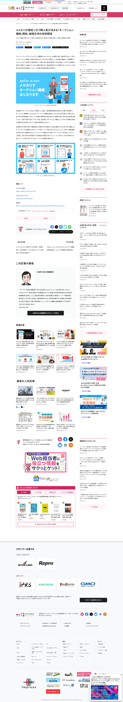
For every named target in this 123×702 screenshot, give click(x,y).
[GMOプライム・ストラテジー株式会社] (88, 584)
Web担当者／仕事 (103, 19)
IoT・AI (78, 1)
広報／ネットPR (21, 659)
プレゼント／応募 (103, 650)
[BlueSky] (60, 445)
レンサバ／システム (51, 656)
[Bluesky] (95, 614)
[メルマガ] (60, 439)
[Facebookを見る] (86, 614)
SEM (33, 663)
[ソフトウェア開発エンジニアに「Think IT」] (69, 675)
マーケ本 (23, 492)
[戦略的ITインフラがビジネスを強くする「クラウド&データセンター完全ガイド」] (53, 675)
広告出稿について (93, 8)
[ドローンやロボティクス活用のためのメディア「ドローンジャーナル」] (84, 686)
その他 (48, 663)
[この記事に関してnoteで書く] (65, 227)
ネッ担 (35, 444)
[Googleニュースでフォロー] (100, 614)
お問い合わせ (67, 623)
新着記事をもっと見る (94, 95)
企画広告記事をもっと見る (94, 333)
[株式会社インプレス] (29, 684)
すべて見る (95, 507)
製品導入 (60, 2)
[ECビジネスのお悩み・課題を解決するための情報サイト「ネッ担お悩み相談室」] (53, 692)
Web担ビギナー (43, 8)
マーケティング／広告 (28, 19)
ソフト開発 (73, 1)
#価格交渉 (52, 211)
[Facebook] (65, 439)
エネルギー (70, 3)
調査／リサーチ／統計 (89, 19)
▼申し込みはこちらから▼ (98, 684)
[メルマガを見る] (82, 614)
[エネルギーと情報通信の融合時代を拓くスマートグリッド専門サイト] (84, 681)
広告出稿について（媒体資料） (50, 623)
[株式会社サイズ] (67, 584)
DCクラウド (84, 1)
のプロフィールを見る (46, 313)
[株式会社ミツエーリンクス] (25, 563)
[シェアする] (52, 227)
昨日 (84, 110)
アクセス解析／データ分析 (53, 19)
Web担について (81, 8)
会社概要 (66, 626)
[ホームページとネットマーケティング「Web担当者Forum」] (84, 675)
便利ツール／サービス (68, 653)
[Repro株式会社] (46, 563)
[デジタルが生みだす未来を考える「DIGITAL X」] (69, 686)
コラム (64, 650)
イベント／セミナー (85, 653)
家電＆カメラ (52, 492)
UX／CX (34, 656)
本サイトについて (25, 623)
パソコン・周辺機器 (67, 492)
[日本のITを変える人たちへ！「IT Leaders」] (69, 681)
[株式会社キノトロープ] (46, 584)
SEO (18, 19)
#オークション (36, 211)
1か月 (102, 110)
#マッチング (44, 211)
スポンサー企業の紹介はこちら (93, 600)
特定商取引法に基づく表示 (49, 626)
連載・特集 (65, 8)
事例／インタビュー (85, 644)
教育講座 (80, 3)
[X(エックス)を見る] (91, 614)
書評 (81, 647)
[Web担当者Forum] (25, 615)
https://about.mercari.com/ (26, 191)
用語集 (100, 653)
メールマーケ (20, 663)
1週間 (93, 110)
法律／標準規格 (21, 656)
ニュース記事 (102, 647)
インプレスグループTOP (92, 626)
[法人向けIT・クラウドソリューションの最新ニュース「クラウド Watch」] (53, 681)
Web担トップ (19, 23)
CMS (78, 19)
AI (37, 19)
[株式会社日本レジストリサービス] (25, 584)
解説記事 (101, 644)
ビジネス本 (38, 492)
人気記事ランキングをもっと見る (94, 189)
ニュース (26, 23)
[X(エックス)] (71, 439)
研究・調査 (89, 1)
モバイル (49, 659)
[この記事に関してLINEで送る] (69, 227)
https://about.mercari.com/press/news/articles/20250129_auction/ (40, 206)
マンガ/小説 (83, 650)
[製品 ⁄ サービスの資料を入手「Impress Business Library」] (53, 686)
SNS (42, 19)
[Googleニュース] (65, 445)
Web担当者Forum (25, 8)
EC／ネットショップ (36, 659)
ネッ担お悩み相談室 (43, 444)
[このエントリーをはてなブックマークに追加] (60, 227)
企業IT (69, 1)
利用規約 (88, 623)
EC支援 (84, 3)
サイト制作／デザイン (69, 19)
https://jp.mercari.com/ (24, 198)
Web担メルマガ (55, 8)
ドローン (75, 3)
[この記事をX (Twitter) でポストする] (56, 227)
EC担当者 (48, 2)
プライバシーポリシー (26, 626)
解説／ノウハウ (67, 644)
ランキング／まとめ (68, 656)
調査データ (66, 647)
